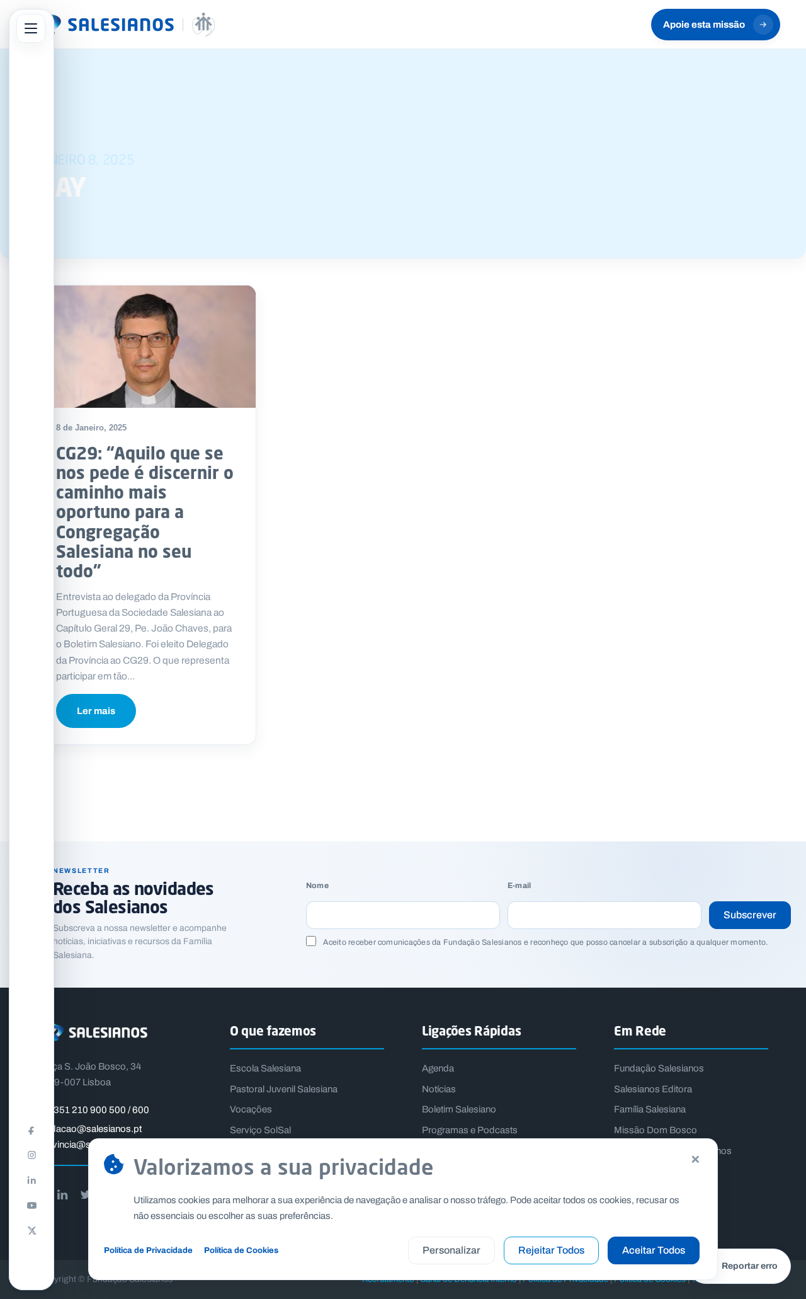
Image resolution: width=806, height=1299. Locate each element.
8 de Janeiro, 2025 (91, 427)
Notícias (439, 1089)
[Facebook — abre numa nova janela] (31, 1129)
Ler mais (96, 711)
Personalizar (451, 1250)
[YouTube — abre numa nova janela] (31, 1205)
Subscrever (750, 915)
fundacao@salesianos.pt (90, 1129)
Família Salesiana (650, 1109)
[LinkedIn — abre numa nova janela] (31, 1180)
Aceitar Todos (653, 1250)
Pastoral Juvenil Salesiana (284, 1089)
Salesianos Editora (653, 1089)
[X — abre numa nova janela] (31, 1230)
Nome (317, 885)
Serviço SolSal (260, 1130)
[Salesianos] (120, 25)
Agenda (438, 1068)
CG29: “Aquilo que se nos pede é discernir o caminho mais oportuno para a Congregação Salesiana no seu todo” (145, 511)
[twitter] (85, 1194)
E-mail (519, 885)
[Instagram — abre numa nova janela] (31, 1154)
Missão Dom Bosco (655, 1130)
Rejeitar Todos (551, 1250)
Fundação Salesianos (659, 1068)
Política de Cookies (241, 1250)
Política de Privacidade (148, 1250)
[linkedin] (62, 1194)
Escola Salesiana (265, 1068)
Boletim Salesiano (459, 1109)
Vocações (251, 1109)
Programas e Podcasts (470, 1130)
